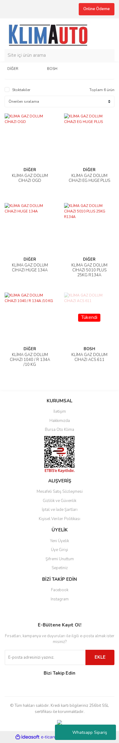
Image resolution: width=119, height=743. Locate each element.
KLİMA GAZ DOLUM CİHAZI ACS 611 (89, 357)
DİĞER (29, 170)
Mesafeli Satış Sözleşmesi (60, 491)
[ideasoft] (27, 737)
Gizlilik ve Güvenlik (59, 501)
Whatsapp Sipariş (89, 732)
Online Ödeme (96, 9)
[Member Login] (108, 33)
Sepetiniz (60, 568)
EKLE (100, 657)
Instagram (60, 599)
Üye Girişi (59, 550)
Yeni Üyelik (59, 541)
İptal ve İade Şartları (60, 509)
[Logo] (51, 33)
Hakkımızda (59, 420)
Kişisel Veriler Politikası (59, 519)
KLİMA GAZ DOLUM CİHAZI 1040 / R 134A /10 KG (30, 359)
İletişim (59, 411)
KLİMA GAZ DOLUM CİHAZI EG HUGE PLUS (89, 178)
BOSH (89, 349)
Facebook (59, 590)
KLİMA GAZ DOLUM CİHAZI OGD (30, 178)
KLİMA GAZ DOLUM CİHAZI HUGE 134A (30, 267)
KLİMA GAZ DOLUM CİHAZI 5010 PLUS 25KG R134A (89, 270)
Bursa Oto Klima (59, 429)
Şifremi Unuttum (59, 559)
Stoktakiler (21, 89)
